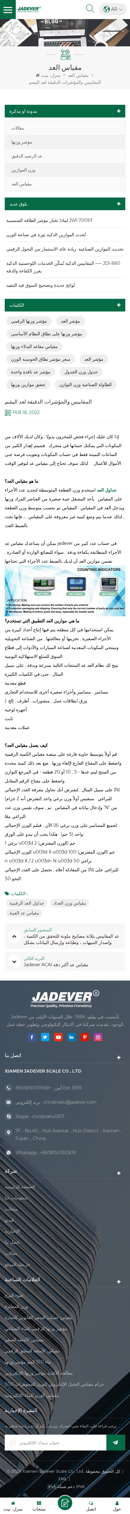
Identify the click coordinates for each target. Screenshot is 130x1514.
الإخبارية (12, 1231)
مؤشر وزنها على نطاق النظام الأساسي (46, 334)
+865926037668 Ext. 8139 (48, 1088)
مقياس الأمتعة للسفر (24, 1340)
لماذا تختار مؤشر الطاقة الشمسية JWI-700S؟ (49, 220)
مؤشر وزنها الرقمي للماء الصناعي (36, 1328)
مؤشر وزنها (21, 142)
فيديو (9, 1220)
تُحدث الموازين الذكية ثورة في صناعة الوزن (46, 235)
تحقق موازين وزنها (28, 384)
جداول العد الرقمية (26, 903)
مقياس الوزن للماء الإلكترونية (32, 1395)
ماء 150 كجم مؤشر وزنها (28, 1362)
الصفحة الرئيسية (20, 1186)
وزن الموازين (23, 170)
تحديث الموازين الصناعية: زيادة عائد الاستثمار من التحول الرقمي (65, 249)
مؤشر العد (70, 321)
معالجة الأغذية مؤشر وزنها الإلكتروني (39, 1373)
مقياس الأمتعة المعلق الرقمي (32, 1351)
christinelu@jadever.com (70, 1102)
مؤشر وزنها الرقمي (29, 321)
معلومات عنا (16, 1198)
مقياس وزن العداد (69, 903)
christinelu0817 (48, 1116)
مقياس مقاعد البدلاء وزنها (34, 346)
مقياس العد (21, 184)
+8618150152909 (58, 1153)
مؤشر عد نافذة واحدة (30, 372)
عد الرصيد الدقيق (26, 156)
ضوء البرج (14, 1295)
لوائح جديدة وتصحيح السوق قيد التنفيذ (40, 285)
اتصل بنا (12, 1242)
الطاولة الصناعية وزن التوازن (85, 384)
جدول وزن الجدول (81, 372)
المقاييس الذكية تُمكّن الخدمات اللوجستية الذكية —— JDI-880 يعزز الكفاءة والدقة (63, 267)
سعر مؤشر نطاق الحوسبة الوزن (40, 359)
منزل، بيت (51, 75)
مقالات (17, 128)
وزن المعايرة (16, 1306)
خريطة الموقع (17, 1264)
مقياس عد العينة (24, 913)
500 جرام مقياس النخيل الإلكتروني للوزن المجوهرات (54, 1384)
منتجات (11, 1209)
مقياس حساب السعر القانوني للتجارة (39, 1317)
